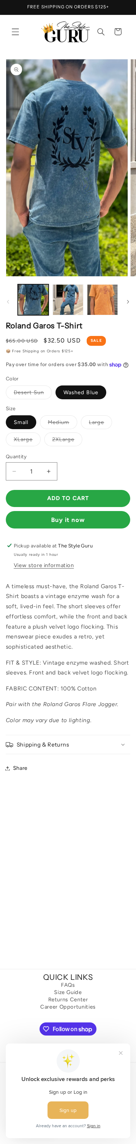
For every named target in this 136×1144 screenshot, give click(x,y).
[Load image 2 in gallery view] (68, 299)
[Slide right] (128, 302)
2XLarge (67, 441)
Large (100, 424)
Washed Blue (80, 392)
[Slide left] (8, 302)
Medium (62, 424)
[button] (15, 31)
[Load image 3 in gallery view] (102, 299)
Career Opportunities (68, 1007)
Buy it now (68, 519)
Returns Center (68, 1000)
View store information (44, 565)
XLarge (27, 441)
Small (21, 422)
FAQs (68, 985)
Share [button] (20, 768)
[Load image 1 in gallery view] (33, 299)
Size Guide (68, 992)
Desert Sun (33, 394)
